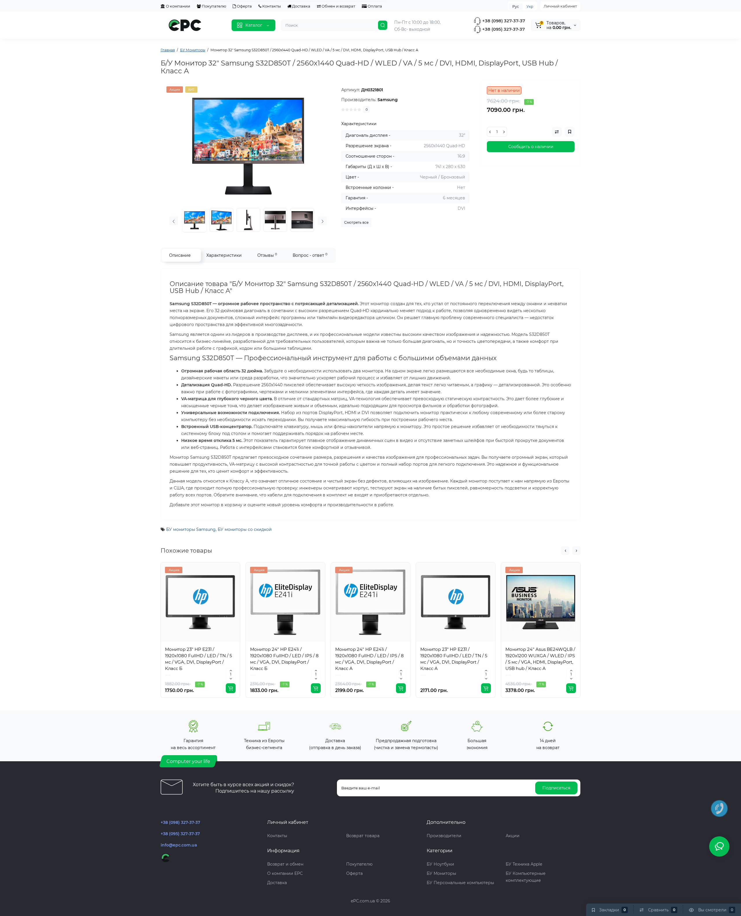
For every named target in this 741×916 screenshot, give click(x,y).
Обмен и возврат (338, 6)
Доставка (300, 6)
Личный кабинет (560, 6)
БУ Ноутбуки (440, 864)
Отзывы (267, 255)
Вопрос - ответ (310, 255)
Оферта (244, 6)
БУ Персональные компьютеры (460, 882)
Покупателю (213, 6)
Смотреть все (356, 222)
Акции (513, 835)
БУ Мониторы (441, 873)
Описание (180, 255)
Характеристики (224, 255)
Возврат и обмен (285, 864)
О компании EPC (285, 873)
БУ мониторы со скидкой (245, 529)
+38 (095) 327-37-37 (503, 29)
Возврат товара (362, 835)
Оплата (374, 6)
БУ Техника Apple (524, 864)
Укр (530, 6)
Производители (444, 835)
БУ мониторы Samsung (191, 529)
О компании (177, 6)
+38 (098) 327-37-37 (503, 20)
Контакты (271, 6)
